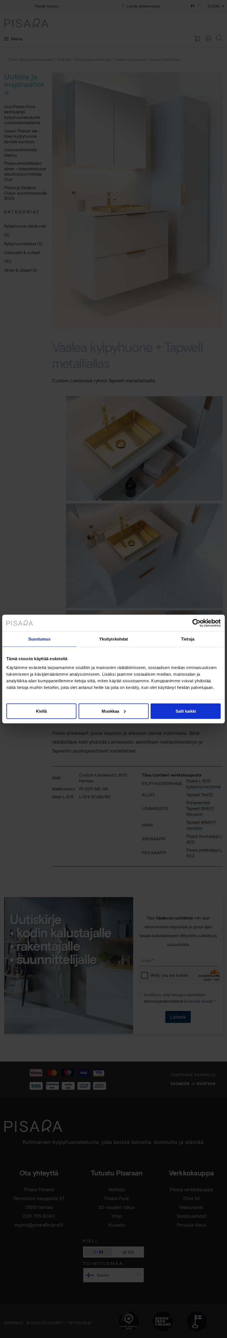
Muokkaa (110, 711)
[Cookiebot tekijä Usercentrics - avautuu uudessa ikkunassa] (196, 623)
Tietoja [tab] (187, 639)
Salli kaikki (186, 711)
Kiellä (41, 711)
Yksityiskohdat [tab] (113, 639)
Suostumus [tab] (39, 639)
